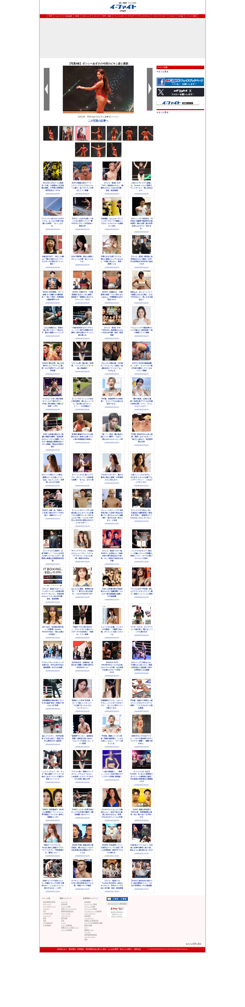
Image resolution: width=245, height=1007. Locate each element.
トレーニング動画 (90, 909)
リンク (63, 923)
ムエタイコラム (89, 937)
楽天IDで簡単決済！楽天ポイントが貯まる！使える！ (117, 914)
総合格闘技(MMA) (49, 902)
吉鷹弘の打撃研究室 (91, 920)
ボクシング (87, 16)
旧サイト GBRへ (126, 949)
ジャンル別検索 (66, 930)
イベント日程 (191, 16)
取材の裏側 (88, 925)
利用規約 (80, 949)
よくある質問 (113, 949)
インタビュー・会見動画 (93, 911)
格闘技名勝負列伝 (67, 911)
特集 (85, 939)
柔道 (44, 918)
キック (96, 16)
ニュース (58, 16)
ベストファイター (159, 16)
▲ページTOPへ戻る (193, 944)
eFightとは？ (62, 949)
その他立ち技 (47, 913)
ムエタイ (46, 909)
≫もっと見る (162, 71)
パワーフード (65, 916)
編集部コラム (89, 930)
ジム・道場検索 (66, 925)
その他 (180, 16)
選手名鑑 (64, 918)
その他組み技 (47, 923)
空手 (44, 911)
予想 (62, 920)
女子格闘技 (47, 925)
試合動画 (87, 902)
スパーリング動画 (90, 904)
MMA (77, 16)
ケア (85, 927)
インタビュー (89, 918)
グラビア (131, 16)
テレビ (172, 16)
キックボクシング (49, 906)
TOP (50, 16)
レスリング (47, 916)
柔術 (44, 920)
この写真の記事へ (98, 120)
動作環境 (72, 949)
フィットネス (119, 16)
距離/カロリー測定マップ (70, 927)
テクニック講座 (89, 906)
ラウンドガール (143, 16)
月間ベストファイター (69, 909)
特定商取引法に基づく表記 (96, 949)
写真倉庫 (87, 916)
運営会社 (137, 949)
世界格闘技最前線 (90, 935)
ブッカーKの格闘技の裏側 (93, 923)
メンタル (87, 932)
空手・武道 (107, 16)
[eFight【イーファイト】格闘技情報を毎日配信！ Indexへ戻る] (122, 7)
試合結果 (68, 16)
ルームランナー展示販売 (117, 904)
